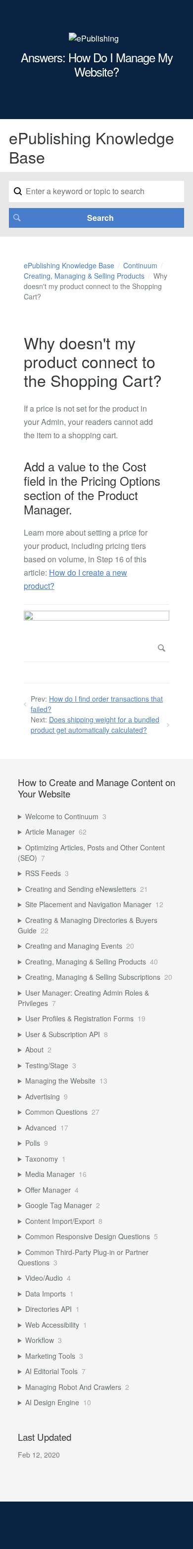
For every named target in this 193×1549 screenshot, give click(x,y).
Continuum (140, 265)
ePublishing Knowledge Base (69, 265)
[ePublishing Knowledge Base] (94, 38)
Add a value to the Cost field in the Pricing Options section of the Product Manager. (92, 488)
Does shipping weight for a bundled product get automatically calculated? (95, 724)
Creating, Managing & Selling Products (84, 276)
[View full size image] (96, 633)
